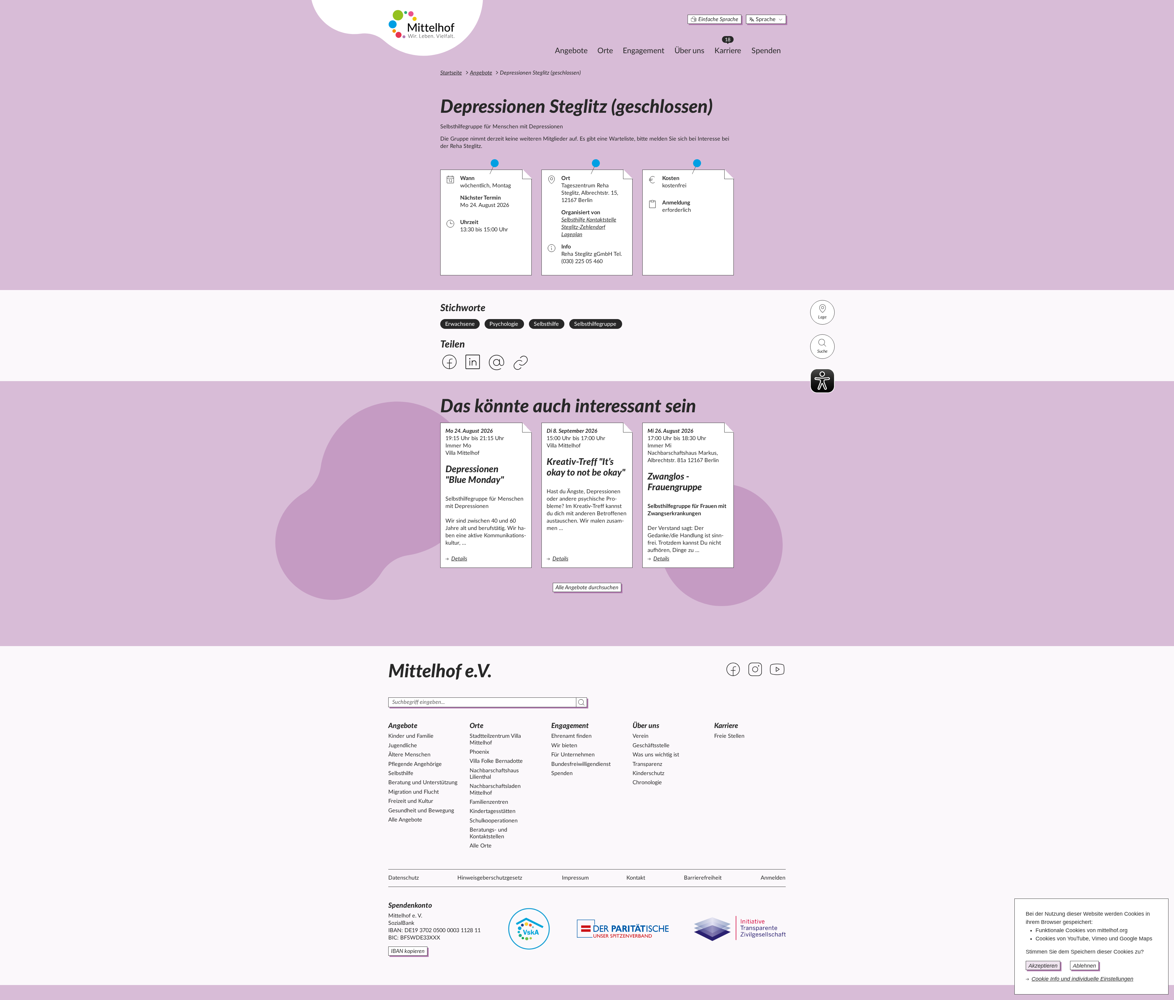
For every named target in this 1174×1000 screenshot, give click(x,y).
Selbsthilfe (546, 324)
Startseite (451, 73)
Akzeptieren (1043, 966)
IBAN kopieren (408, 951)
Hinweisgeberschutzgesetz (489, 878)
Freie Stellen (729, 736)
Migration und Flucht (413, 792)
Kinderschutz (648, 773)
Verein (640, 736)
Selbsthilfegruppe (595, 324)
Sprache (765, 19)
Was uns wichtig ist (656, 755)
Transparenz (647, 764)
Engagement (643, 51)
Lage (822, 317)
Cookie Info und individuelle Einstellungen (1082, 979)
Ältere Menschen (409, 755)
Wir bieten (564, 745)
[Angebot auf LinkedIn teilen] (472, 362)
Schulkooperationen (494, 821)
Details (485, 559)
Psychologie (503, 324)
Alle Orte (481, 846)
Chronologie (647, 782)
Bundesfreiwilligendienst (581, 764)
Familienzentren (489, 802)
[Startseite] (422, 24)
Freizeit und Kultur (410, 801)
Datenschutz (403, 878)
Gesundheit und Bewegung (421, 811)
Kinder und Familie (411, 736)
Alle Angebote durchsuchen (587, 587)
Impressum (575, 878)
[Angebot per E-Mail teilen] (496, 363)
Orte (605, 51)
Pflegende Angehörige (415, 764)
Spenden (766, 51)
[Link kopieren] (521, 363)
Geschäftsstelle (651, 745)
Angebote (571, 51)
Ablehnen (1084, 966)
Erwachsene (460, 324)
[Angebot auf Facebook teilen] (449, 362)
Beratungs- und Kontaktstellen (488, 833)
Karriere (730, 49)
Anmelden (773, 878)
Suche (822, 351)
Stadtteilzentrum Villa (495, 739)
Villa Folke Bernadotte (496, 761)
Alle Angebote (405, 820)
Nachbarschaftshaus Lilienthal (494, 774)
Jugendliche (402, 745)
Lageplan (571, 234)
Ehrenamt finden (571, 736)
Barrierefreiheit (703, 878)
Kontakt (635, 878)
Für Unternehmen (573, 755)
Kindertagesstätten (492, 811)
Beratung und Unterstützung (422, 782)
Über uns (689, 51)
